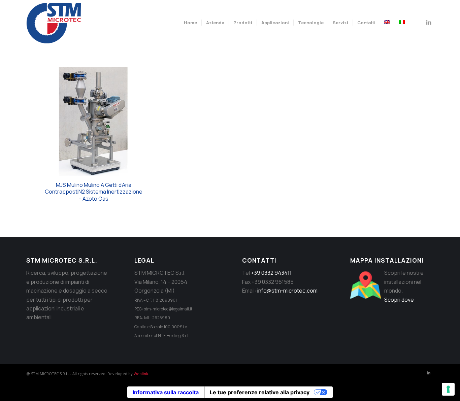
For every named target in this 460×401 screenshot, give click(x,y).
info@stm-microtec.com (287, 290)
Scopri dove (399, 299)
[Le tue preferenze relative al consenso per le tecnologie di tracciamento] (448, 389)
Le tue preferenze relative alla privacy (259, 392)
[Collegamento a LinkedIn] (429, 22)
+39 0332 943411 (271, 272)
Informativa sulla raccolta (166, 392)
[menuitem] (190, 22)
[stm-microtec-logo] (55, 22)
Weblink (141, 373)
